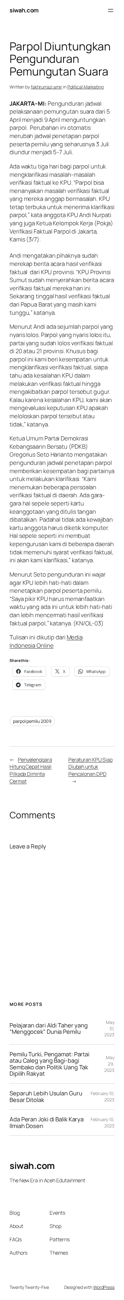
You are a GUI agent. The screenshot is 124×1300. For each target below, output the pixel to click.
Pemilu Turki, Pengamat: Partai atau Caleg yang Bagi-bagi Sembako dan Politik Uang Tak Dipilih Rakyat (49, 1064)
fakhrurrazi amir (46, 87)
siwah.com (24, 10)
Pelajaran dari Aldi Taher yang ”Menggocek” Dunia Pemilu (49, 1028)
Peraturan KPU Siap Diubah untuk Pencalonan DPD (90, 766)
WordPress (103, 1287)
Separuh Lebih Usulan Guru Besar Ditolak (46, 1096)
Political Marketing (85, 87)
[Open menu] (110, 10)
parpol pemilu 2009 (32, 721)
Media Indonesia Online (46, 641)
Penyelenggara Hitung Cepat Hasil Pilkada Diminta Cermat (31, 770)
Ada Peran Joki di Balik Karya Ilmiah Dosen (47, 1122)
